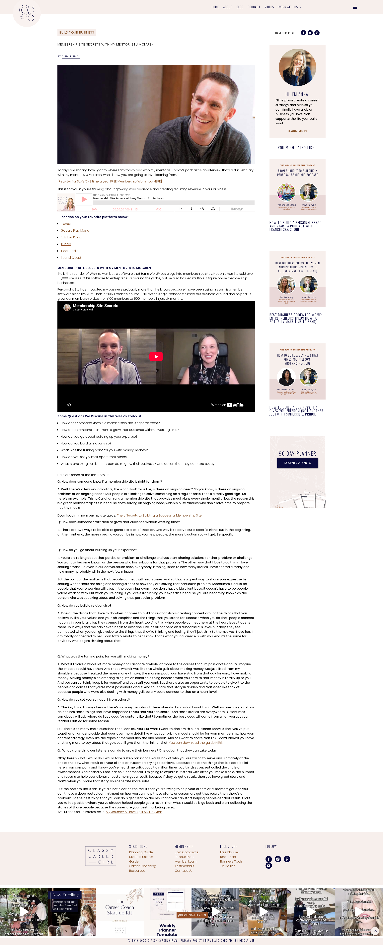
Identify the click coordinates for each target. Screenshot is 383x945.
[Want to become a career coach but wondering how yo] (120, 912)
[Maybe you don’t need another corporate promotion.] (263, 912)
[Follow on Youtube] (269, 865)
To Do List (227, 866)
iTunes (66, 223)
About (227, 7)
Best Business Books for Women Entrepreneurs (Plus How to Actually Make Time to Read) (296, 318)
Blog (240, 7)
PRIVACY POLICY (191, 940)
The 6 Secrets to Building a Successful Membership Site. (159, 515)
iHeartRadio (70, 251)
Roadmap (228, 857)
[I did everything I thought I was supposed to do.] (24, 912)
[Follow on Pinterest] (287, 859)
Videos (269, 7)
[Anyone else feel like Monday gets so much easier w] (168, 912)
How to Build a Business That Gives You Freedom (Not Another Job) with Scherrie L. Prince (296, 410)
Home (215, 7)
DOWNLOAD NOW (297, 463)
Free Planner (229, 852)
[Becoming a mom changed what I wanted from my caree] (311, 912)
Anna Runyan (71, 56)
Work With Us (288, 7)
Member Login (185, 861)
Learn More (298, 131)
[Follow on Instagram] (278, 859)
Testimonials (184, 866)
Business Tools (231, 861)
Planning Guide (141, 852)
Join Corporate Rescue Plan (186, 854)
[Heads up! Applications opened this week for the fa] (72, 912)
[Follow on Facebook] (269, 859)
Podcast (254, 7)
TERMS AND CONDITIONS (220, 940)
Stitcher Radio (71, 237)
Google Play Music (75, 230)
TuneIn (66, 244)
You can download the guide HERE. (196, 742)
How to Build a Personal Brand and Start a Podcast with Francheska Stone (295, 226)
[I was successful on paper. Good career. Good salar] (215, 912)
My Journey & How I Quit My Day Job (134, 812)
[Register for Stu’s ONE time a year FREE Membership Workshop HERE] (109, 181)
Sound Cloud (71, 257)
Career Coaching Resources (142, 868)
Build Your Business (76, 32)
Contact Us (183, 870)
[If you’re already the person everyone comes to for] (359, 912)
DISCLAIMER (247, 940)
